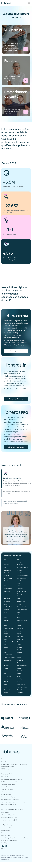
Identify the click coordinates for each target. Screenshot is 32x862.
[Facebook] (2, 846)
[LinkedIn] (6, 846)
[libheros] (6, 3)
